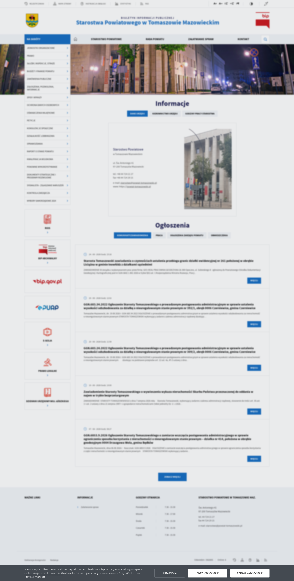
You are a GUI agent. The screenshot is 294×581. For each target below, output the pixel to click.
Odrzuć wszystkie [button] (208, 573)
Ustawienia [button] (170, 573)
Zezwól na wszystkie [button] (250, 573)
